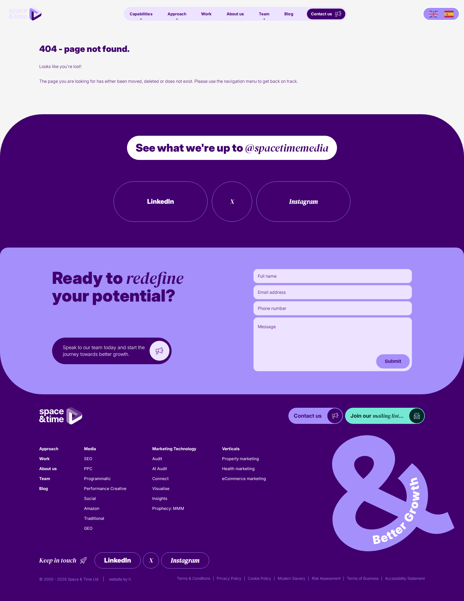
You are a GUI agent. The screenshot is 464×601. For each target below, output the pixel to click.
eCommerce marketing (244, 478)
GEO (88, 528)
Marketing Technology (174, 448)
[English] (433, 14)
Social (90, 498)
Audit (157, 458)
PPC (88, 468)
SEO (88, 458)
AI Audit (159, 468)
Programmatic (97, 478)
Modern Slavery (291, 578)
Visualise (160, 488)
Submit (393, 361)
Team (264, 14)
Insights (159, 498)
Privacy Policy (229, 578)
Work (206, 14)
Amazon (91, 508)
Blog (288, 14)
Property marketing (240, 458)
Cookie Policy (259, 578)
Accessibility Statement (405, 578)
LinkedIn (160, 201)
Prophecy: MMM (168, 508)
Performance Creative (105, 488)
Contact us (321, 14)
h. (130, 579)
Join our (377, 416)
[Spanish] (449, 14)
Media (90, 448)
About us (235, 14)
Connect (160, 478)
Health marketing (238, 468)
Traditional (94, 518)
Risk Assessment (326, 578)
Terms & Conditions (193, 578)
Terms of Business (363, 578)
